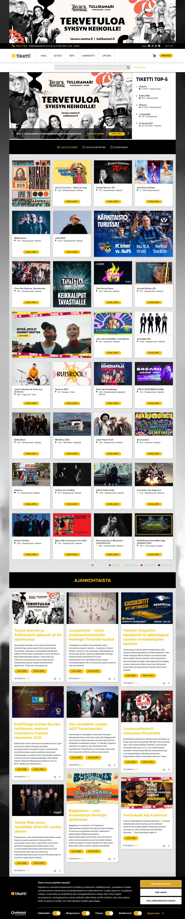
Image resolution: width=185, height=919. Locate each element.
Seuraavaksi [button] (120, 147)
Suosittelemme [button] (69, 147)
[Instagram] (152, 46)
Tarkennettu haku (140, 67)
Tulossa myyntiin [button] (95, 147)
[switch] (86, 913)
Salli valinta (161, 892)
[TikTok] (156, 46)
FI (169, 46)
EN (166, 46)
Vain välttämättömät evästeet (160, 900)
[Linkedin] (159, 46)
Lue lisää (21, 671)
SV (172, 46)
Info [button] (72, 55)
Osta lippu (39, 671)
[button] (12, 133)
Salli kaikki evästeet (161, 884)
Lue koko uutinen (95, 133)
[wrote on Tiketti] (38, 608)
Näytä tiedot (153, 913)
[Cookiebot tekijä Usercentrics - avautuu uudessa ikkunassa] (18, 913)
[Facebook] (149, 46)
